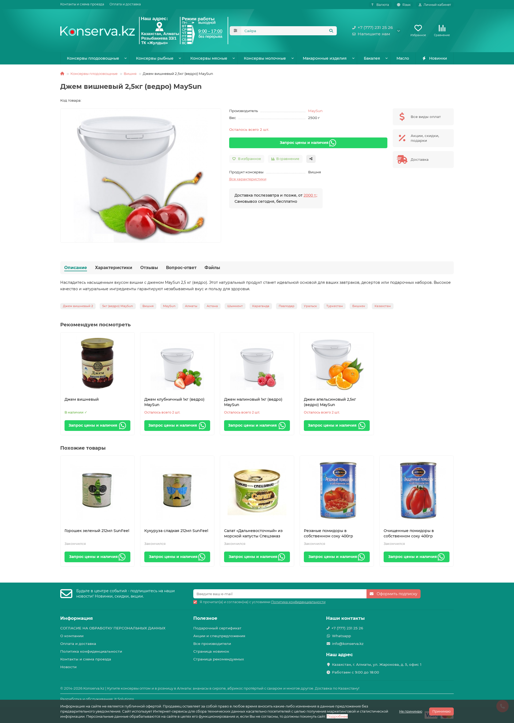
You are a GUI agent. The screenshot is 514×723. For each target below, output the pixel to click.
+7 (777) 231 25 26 (375, 27)
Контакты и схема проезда (82, 4)
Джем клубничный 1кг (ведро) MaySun (174, 402)
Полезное (205, 618)
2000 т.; (310, 195)
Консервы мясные (208, 58)
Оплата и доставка (125, 4)
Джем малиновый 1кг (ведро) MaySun (253, 402)
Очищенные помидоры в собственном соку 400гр (409, 533)
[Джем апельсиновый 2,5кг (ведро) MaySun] (337, 363)
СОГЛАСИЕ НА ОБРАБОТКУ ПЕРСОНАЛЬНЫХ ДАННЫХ (112, 628)
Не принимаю (410, 711)
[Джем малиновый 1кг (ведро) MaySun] (257, 363)
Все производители (212, 643)
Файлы (212, 267)
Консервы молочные (265, 58)
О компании (72, 636)
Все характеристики (247, 179)
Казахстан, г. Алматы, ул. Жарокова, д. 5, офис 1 (376, 664)
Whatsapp (341, 636)
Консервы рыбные (154, 58)
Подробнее (337, 716)
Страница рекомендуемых (218, 659)
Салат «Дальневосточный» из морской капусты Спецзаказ (253, 533)
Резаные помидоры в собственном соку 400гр (328, 533)
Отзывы (149, 267)
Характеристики (113, 267)
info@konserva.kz (348, 643)
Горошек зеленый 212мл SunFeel (97, 530)
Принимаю (441, 711)
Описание (75, 267)
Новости (68, 667)
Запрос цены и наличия (304, 142)
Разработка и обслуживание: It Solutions (97, 699)
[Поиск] (331, 30)
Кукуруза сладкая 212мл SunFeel (176, 530)
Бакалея (372, 58)
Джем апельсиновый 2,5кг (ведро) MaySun (330, 402)
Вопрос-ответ (181, 267)
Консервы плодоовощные (93, 58)
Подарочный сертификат (217, 628)
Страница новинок (211, 651)
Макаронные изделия (325, 58)
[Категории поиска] (235, 30)
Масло (402, 58)
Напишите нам (374, 33)
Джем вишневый (82, 399)
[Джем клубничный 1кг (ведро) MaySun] (177, 363)
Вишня (130, 73)
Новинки (438, 58)
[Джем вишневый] (97, 363)
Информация (76, 618)
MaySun (315, 111)
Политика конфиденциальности (91, 651)
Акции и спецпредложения (219, 636)
